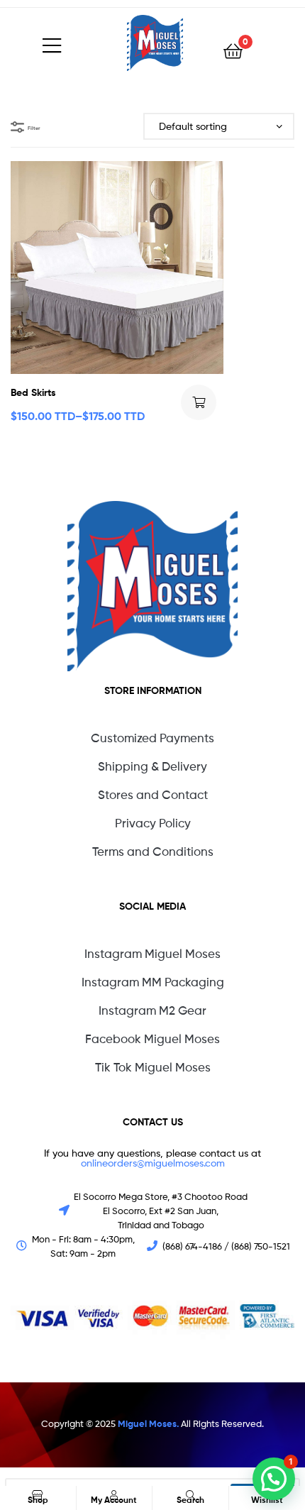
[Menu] (85, 43)
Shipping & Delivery (152, 766)
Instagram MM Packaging (153, 982)
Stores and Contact (153, 795)
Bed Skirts (33, 392)
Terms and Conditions (153, 851)
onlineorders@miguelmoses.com (153, 1163)
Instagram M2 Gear (152, 1010)
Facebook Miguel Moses (152, 1039)
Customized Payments (152, 738)
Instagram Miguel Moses (152, 954)
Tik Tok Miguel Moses (153, 1067)
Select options (198, 402)
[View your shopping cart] (233, 50)
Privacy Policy (153, 823)
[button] (274, 1478)
